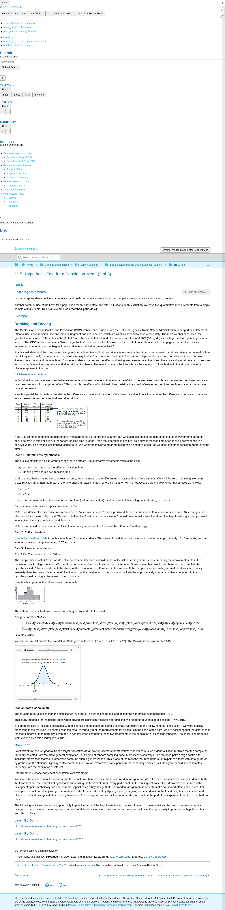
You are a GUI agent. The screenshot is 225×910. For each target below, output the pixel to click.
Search (20, 257)
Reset (5, 89)
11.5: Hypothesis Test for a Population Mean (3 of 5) (40, 865)
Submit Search (10, 67)
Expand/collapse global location (208, 264)
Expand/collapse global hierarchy (18, 265)
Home (30, 264)
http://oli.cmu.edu (119, 856)
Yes (52, 885)
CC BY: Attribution (155, 856)
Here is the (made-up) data (31, 538)
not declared (90, 865)
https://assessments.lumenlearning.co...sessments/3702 (49, 839)
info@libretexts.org (180, 905)
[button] (12, 201)
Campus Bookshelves (56, 264)
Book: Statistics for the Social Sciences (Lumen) (136, 264)
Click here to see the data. (31, 374)
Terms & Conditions (95, 905)
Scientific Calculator (18, 177)
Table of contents (196, 292)
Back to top (20, 875)
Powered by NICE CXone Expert (63, 898)
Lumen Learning (89, 264)
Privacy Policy (75, 905)
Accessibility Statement (119, 905)
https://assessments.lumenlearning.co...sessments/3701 (49, 826)
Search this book (9, 56)
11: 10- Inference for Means (188, 264)
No (65, 885)
